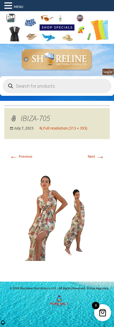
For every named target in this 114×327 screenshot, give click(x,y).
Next (96, 156)
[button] (9, 6)
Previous (21, 156)
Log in (108, 72)
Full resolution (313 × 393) (65, 128)
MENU (18, 7)
